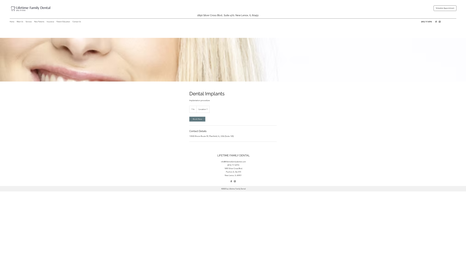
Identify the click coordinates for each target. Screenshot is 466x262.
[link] (197, 119)
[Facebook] (436, 21)
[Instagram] (439, 21)
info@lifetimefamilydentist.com (233, 161)
